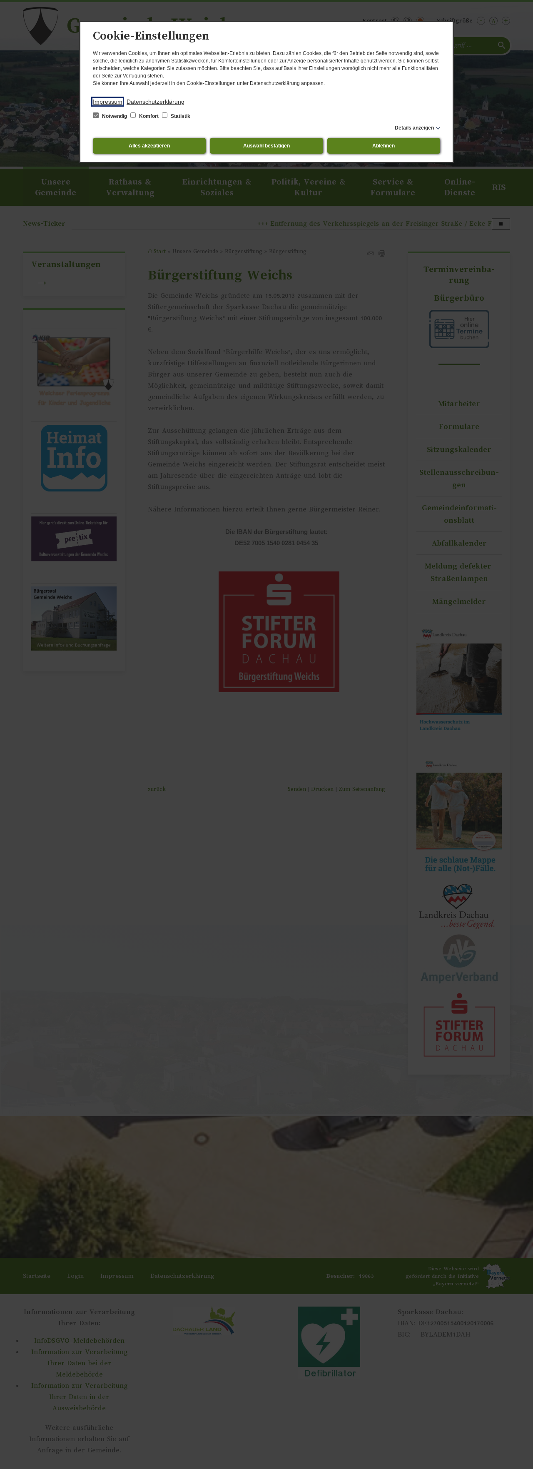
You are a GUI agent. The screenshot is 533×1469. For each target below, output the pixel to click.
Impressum (107, 101)
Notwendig (114, 116)
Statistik (179, 116)
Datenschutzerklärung (155, 101)
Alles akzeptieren (149, 146)
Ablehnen (383, 146)
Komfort (149, 116)
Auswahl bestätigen (266, 146)
